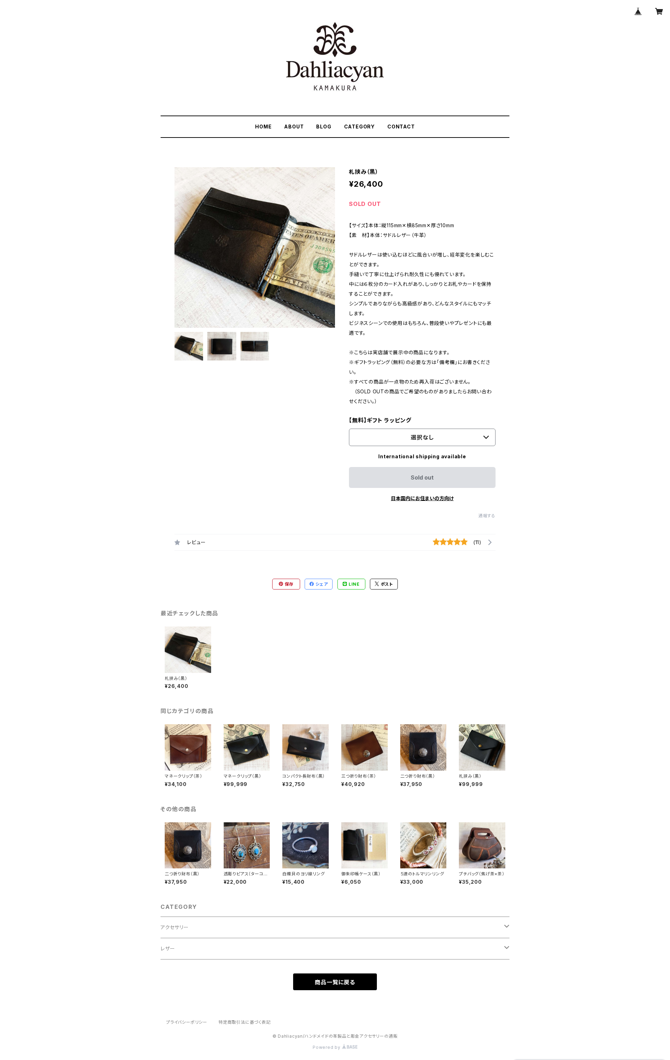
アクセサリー (175, 927)
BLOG (323, 126)
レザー (168, 948)
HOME (263, 126)
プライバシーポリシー (186, 1022)
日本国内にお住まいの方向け (422, 498)
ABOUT (294, 126)
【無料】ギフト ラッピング (380, 420)
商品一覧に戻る (335, 982)
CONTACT (401, 126)
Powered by (327, 1047)
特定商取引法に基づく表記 (244, 1022)
